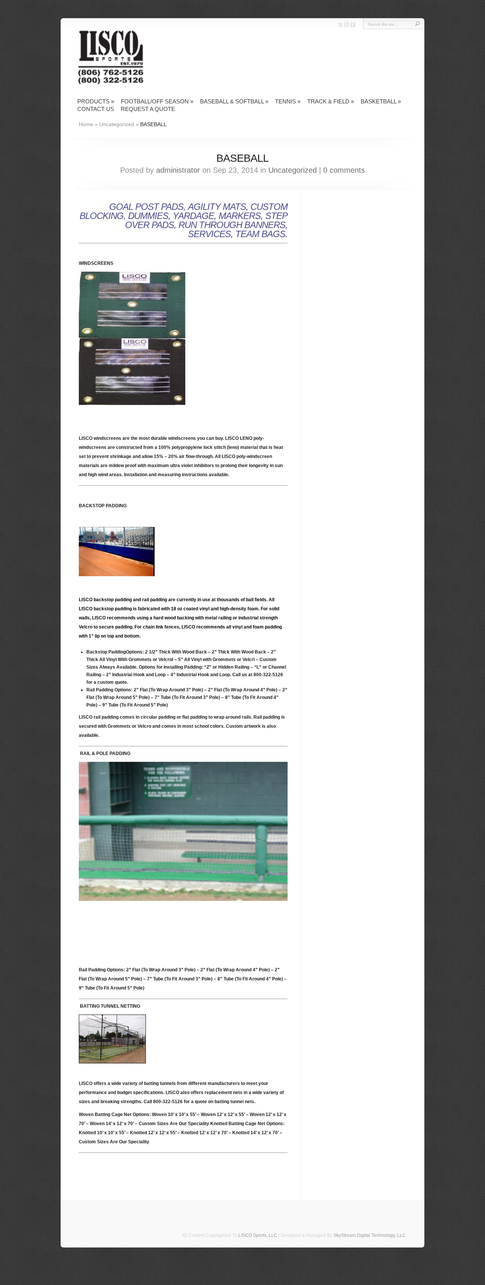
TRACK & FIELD (330, 101)
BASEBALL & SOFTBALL (234, 101)
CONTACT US (95, 109)
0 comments (344, 170)
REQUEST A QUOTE (148, 109)
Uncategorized (116, 124)
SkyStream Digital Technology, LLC (369, 1235)
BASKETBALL (381, 101)
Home (86, 124)
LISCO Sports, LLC (257, 1235)
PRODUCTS (95, 101)
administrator (178, 170)
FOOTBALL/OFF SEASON (157, 101)
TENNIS (287, 101)
